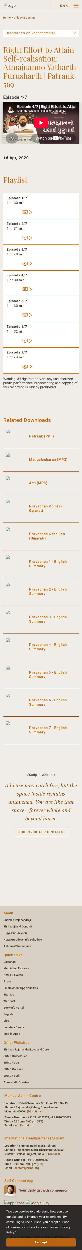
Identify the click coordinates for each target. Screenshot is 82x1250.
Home (7, 17)
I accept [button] (41, 1242)
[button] (17, 1232)
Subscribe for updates (41, 832)
